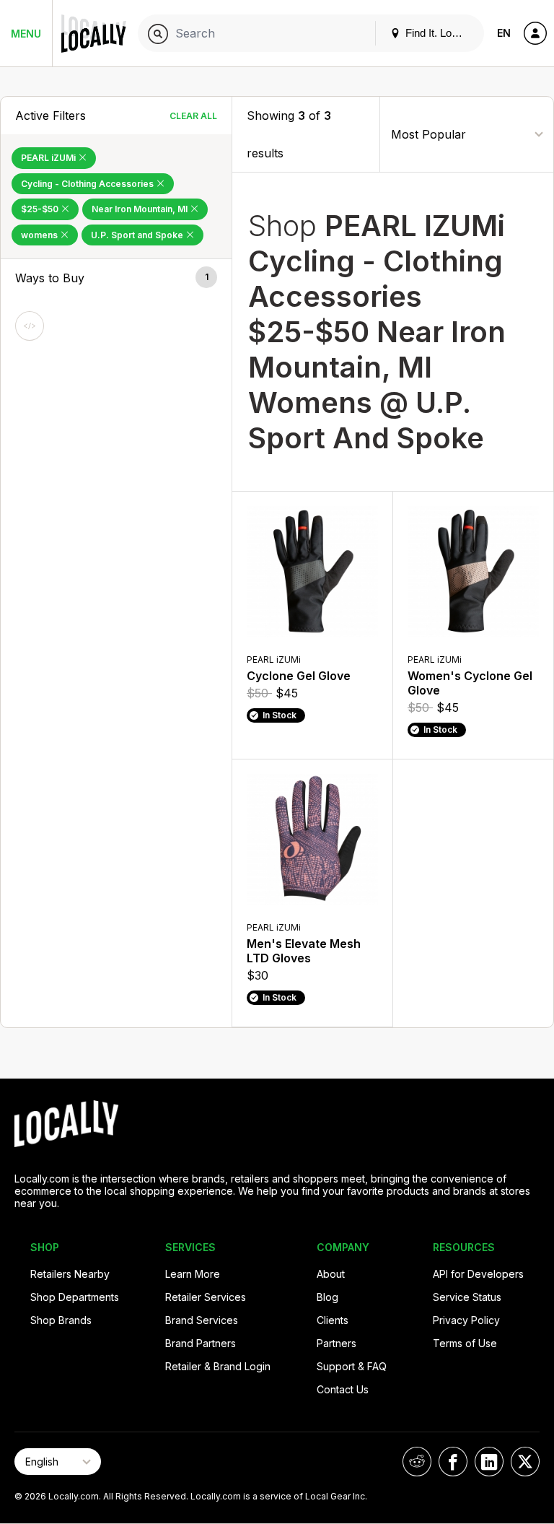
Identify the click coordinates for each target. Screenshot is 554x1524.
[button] (116, 278)
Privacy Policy (466, 1320)
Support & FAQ (352, 1366)
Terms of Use (465, 1343)
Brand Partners (200, 1343)
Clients (332, 1320)
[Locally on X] (525, 1461)
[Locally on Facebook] (453, 1461)
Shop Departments (74, 1297)
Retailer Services (205, 1297)
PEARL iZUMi (49, 157)
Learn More (192, 1274)
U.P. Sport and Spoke (138, 235)
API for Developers (478, 1274)
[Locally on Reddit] (417, 1461)
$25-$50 (41, 209)
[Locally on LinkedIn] (489, 1461)
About (331, 1274)
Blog (327, 1297)
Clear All (193, 115)
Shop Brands (61, 1320)
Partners (336, 1343)
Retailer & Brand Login (218, 1366)
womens (40, 235)
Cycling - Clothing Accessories (88, 183)
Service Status (467, 1297)
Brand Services (201, 1320)
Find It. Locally (438, 33)
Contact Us (343, 1389)
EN (504, 33)
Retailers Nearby (70, 1274)
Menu (26, 33)
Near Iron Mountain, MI (141, 209)
